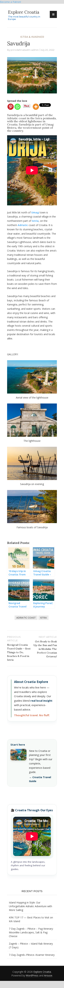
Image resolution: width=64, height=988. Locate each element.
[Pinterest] (10, 107)
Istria (35, 220)
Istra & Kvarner (32, 36)
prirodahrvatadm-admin (25, 49)
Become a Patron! (10, 2)
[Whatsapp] (17, 107)
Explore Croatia (23, 12)
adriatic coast (26, 617)
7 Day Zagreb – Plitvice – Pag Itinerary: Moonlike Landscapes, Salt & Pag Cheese (31, 932)
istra (43, 617)
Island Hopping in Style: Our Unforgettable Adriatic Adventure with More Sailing (30, 906)
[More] (36, 107)
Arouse (48, 975)
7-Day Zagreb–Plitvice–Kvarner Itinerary (32, 954)
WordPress (32, 975)
